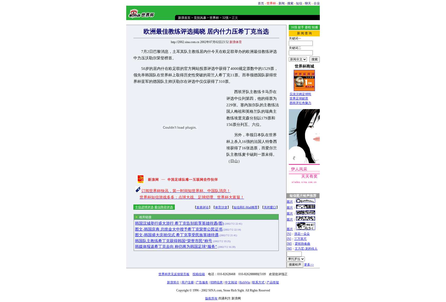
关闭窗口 (270, 207)
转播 (315, 27)
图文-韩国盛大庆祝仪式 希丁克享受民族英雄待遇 (177, 235)
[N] (289, 234)
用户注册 (187, 282)
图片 (290, 201)
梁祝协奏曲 (302, 244)
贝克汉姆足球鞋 (300, 94)
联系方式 (258, 282)
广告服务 (202, 282)
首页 (261, 3)
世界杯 (214, 18)
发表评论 (202, 207)
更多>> (309, 264)
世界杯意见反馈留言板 (173, 274)
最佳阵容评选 (163, 207)
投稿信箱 (199, 274)
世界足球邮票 (299, 98)
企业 (317, 3)
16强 (294, 27)
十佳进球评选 (144, 207)
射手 (301, 27)
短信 (299, 3)
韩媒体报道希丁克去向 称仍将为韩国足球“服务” (176, 246)
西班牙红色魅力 (300, 103)
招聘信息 (216, 282)
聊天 (308, 3)
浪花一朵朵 (302, 234)
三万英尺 (300, 239)
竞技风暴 (200, 18)
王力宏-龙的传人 (306, 248)
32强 (225, 18)
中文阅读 (231, 282)
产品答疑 (273, 282)
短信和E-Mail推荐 (246, 207)
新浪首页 (184, 18)
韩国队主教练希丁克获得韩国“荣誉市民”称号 (173, 241)
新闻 (281, 3)
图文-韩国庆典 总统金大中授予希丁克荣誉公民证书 (178, 229)
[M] (289, 244)
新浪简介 (173, 282)
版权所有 (211, 298)
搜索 (290, 3)
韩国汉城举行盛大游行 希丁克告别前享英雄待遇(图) (179, 223)
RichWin (244, 282)
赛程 (308, 27)
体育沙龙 (221, 207)
